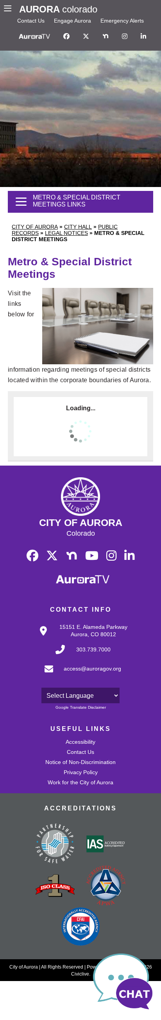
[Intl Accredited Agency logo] (80, 927)
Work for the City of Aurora (80, 782)
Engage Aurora (72, 21)
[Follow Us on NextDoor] (105, 36)
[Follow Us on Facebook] (66, 36)
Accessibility (80, 742)
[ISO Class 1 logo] (55, 886)
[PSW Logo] (55, 845)
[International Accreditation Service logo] (105, 844)
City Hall (78, 227)
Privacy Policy (81, 772)
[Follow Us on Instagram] (124, 36)
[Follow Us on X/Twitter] (86, 36)
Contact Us (31, 21)
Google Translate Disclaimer (80, 707)
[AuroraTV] (34, 37)
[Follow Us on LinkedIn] (143, 36)
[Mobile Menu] (9, 9)
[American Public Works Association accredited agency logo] (105, 886)
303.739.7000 (93, 649)
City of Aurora (35, 227)
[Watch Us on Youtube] (91, 556)
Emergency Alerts (122, 21)
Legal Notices (66, 233)
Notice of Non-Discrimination (80, 762)
